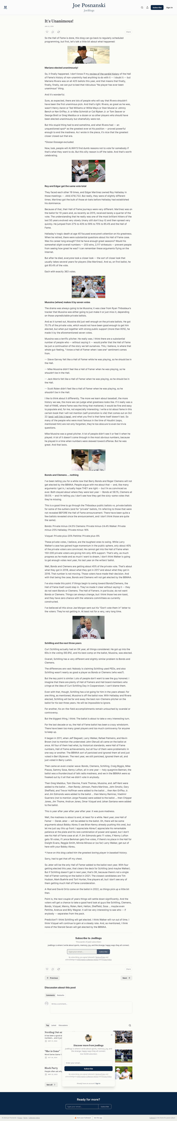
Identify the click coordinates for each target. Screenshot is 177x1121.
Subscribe (157, 7)
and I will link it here (59, 416)
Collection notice (34, 1118)
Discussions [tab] (63, 1025)
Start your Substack (84, 1118)
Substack (153, 1118)
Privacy (19, 1118)
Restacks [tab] (60, 995)
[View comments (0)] (52, 32)
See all (49, 1084)
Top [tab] (47, 1025)
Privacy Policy (106, 1076)
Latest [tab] (53, 1025)
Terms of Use (100, 1074)
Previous (54, 978)
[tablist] (55, 995)
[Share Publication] (147, 7)
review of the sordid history (104, 74)
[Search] (142, 7)
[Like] (47, 32)
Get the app (98, 1118)
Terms (25, 1118)
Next (125, 978)
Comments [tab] (50, 995)
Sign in (169, 7)
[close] (112, 1035)
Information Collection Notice (87, 1076)
